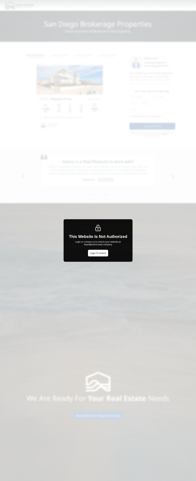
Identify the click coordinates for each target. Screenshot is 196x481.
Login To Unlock (98, 253)
